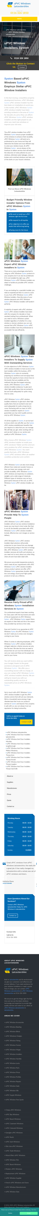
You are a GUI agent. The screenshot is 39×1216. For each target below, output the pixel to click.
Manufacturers (12, 788)
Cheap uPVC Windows (13, 1110)
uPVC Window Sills (12, 1090)
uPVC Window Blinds (13, 1031)
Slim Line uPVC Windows (14, 1146)
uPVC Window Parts (12, 1068)
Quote (9, 800)
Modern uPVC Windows (14, 1169)
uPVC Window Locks (13, 1063)
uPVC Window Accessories (15, 1022)
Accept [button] (28, 1213)
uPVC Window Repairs (13, 1081)
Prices (9, 794)
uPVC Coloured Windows (14, 1128)
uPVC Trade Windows (13, 1151)
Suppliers (10, 782)
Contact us (10, 806)
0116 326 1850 (19, 13)
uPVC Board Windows (13, 1119)
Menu (19, 19)
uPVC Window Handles (13, 1059)
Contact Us (25, 722)
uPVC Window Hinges (13, 1050)
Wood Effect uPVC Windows (15, 1155)
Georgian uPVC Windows (14, 1133)
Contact (22, 67)
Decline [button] (10, 1213)
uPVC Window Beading (13, 1027)
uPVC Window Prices (13, 1072)
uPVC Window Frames (13, 1045)
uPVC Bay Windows (12, 1114)
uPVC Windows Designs (14, 1036)
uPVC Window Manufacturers (16, 1187)
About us (10, 776)
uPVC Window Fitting (13, 1040)
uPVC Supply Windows (13, 1095)
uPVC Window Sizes (12, 1192)
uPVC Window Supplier (13, 1178)
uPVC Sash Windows (13, 1142)
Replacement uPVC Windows (15, 1173)
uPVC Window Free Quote (15, 1100)
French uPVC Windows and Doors (17, 1183)
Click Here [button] (33, 1209)
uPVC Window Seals (12, 1086)
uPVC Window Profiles (13, 1077)
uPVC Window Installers (14, 1054)
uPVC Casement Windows (14, 1123)
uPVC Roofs (10, 1137)
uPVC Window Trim (12, 1160)
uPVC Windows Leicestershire (17, 732)
